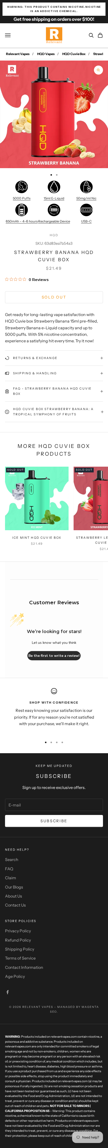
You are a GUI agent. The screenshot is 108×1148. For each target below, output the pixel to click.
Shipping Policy (19, 949)
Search (11, 859)
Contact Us (15, 905)
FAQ (9, 868)
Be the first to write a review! (54, 655)
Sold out (54, 297)
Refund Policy (18, 940)
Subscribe (54, 820)
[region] (54, 711)
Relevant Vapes (18, 54)
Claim (10, 877)
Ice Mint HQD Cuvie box (37, 537)
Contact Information (24, 967)
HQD (54, 235)
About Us (13, 896)
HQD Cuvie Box (74, 54)
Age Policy (15, 976)
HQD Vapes (46, 54)
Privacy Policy (18, 930)
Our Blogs (14, 887)
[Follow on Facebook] (7, 992)
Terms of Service (20, 958)
